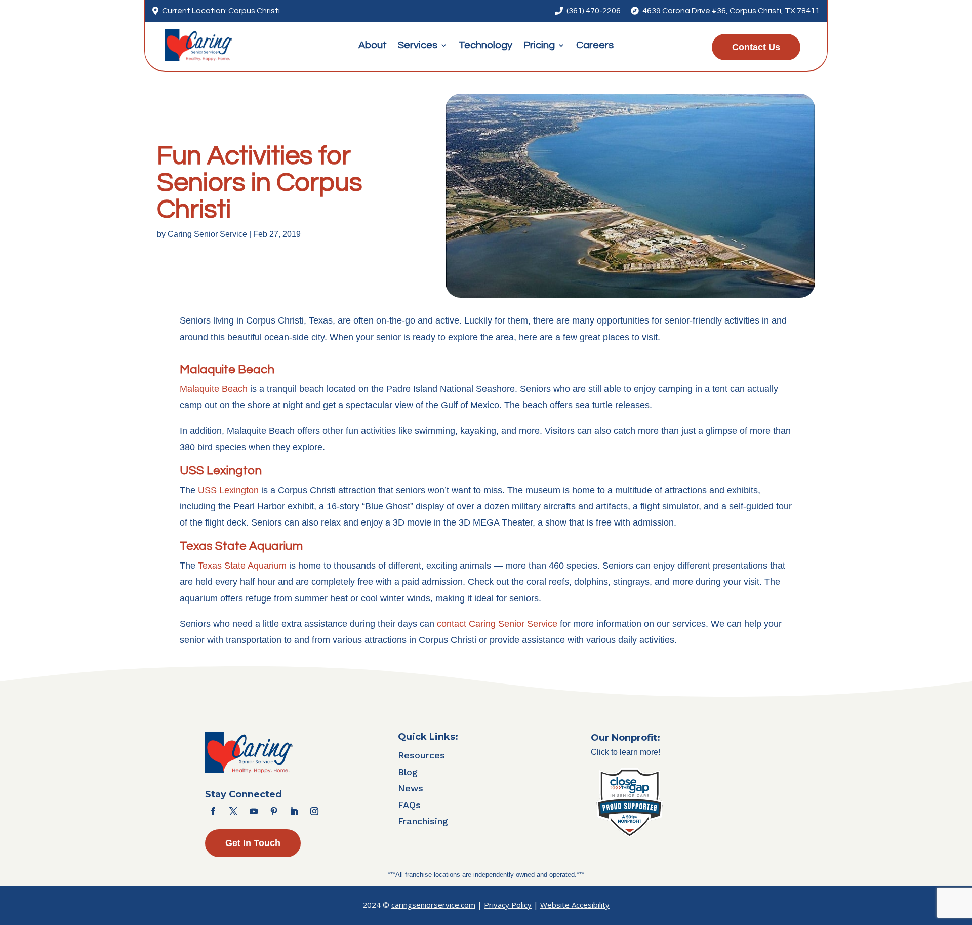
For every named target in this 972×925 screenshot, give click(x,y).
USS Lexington (228, 490)
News (410, 788)
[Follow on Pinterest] (274, 811)
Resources (421, 755)
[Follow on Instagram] (314, 811)
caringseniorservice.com (433, 905)
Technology (485, 46)
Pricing (539, 46)
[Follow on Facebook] (213, 811)
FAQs (409, 804)
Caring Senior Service (207, 234)
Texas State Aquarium (242, 565)
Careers (595, 46)
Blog (408, 772)
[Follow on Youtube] (254, 811)
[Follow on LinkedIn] (294, 811)
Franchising (423, 821)
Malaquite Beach (214, 389)
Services (417, 46)
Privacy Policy (508, 905)
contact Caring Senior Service (497, 624)
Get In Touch (252, 843)
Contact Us (756, 47)
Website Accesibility (575, 905)
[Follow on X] (233, 811)
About (372, 46)
